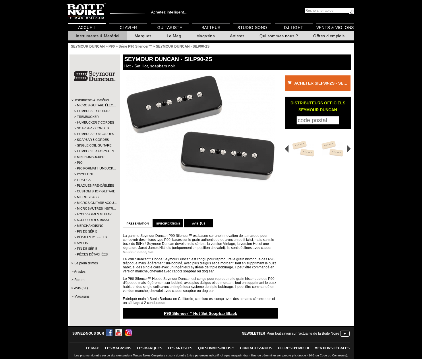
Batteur (211, 27)
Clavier (128, 27)
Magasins (205, 36)
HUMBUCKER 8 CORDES (94, 134)
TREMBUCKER (88, 116)
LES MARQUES (149, 348)
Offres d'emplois (328, 36)
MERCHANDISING (90, 225)
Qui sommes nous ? (279, 36)
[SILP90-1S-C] (301, 149)
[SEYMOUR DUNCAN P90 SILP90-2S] (200, 128)
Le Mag (174, 36)
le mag (92, 348)
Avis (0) (198, 223)
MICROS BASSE (88, 197)
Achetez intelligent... (169, 12)
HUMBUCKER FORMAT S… (94, 151)
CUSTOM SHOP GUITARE (94, 191)
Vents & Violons (335, 27)
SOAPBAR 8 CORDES (93, 139)
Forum (79, 280)
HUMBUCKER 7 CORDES (94, 122)
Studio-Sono (252, 27)
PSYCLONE (85, 174)
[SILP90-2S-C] (333, 149)
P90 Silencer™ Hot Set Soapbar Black (200, 313)
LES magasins (118, 348)
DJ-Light (293, 27)
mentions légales (332, 348)
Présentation (138, 223)
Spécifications (168, 223)
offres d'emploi (293, 348)
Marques (143, 36)
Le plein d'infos (86, 263)
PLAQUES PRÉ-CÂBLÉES (94, 185)
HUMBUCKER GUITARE (94, 111)
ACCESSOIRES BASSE (93, 220)
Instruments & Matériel (97, 36)
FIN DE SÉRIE (87, 231)
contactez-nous (256, 348)
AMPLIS (82, 243)
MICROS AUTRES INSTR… (94, 208)
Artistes (237, 36)
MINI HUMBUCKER (90, 157)
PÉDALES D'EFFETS (92, 237)
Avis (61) (81, 288)
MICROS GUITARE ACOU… (94, 202)
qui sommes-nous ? (216, 348)
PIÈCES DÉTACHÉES (92, 254)
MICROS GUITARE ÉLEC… (94, 105)
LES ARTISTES (180, 348)
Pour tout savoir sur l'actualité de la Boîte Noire (303, 333)
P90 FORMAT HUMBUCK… (94, 168)
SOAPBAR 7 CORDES (93, 128)
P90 (79, 162)
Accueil (87, 27)
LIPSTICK (84, 180)
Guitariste (169, 27)
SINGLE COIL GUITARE (94, 145)
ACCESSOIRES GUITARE (94, 214)
